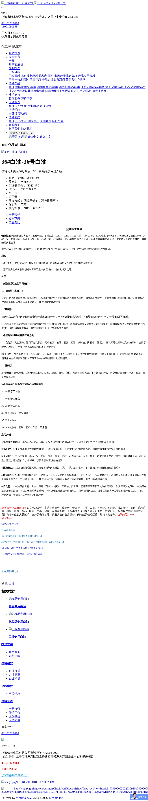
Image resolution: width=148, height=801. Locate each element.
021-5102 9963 (10, 23)
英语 (21, 136)
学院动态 (14, 693)
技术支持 (7, 644)
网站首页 (14, 53)
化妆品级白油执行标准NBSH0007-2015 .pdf (21, 536)
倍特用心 (14, 712)
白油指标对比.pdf (9, 571)
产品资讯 (14, 708)
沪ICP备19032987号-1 (15, 775)
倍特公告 (14, 720)
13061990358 (9, 26)
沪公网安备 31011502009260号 (35, 782)
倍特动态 (7, 701)
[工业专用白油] (19, 629)
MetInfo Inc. (56, 797)
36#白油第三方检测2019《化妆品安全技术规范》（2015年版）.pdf (32, 542)
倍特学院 (7, 686)
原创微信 (14, 716)
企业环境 (14, 678)
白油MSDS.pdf (8, 530)
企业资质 (14, 670)
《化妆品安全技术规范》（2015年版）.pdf (21, 554)
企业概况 (14, 674)
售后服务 (14, 652)
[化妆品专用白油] (20, 613)
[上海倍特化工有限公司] (74, 3)
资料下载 (14, 218)
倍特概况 (7, 663)
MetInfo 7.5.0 (24, 797)
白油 (11, 583)
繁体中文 (45, 136)
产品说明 (14, 214)
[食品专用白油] (19, 598)
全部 (11, 60)
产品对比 (14, 222)
